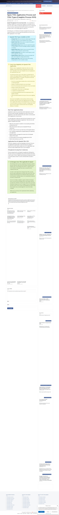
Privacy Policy (47, 513)
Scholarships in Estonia (42, 498)
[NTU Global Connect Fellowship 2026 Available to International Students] (21, 251)
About (50, 513)
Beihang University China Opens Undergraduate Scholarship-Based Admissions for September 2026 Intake (45, 169)
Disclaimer (18, 3)
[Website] (8, 203)
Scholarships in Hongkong (26, 502)
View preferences (54, 511)
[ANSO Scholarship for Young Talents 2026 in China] (21, 212)
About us (7, 3)
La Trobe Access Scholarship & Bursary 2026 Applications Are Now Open (11, 282)
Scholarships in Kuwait (42, 499)
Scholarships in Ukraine (10, 506)
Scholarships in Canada (10, 507)
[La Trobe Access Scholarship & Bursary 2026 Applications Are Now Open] (11, 251)
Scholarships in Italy (41, 503)
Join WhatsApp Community (47, 1)
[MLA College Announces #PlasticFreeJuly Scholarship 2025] (31, 223)
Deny (48, 511)
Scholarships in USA (9, 503)
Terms (10, 3)
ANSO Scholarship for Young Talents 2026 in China (21, 216)
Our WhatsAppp (30, 3)
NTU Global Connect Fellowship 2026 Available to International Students (21, 282)
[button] (57, 505)
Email (8, 304)
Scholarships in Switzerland (10, 498)
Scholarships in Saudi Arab (26, 503)
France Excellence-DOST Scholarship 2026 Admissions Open (44, 299)
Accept (41, 511)
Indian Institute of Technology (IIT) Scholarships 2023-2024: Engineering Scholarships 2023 (44, 388)
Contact (22, 3)
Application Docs (49, 5)
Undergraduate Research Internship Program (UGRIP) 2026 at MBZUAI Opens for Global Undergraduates (11, 217)
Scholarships (38, 5)
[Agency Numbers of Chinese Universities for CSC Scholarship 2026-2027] (31, 212)
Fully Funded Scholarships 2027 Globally (15, 10)
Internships (44, 5)
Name (8, 301)
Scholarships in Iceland (26, 498)
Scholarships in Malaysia (26, 499)
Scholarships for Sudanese (42, 502)
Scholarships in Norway (26, 506)
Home (9, 10)
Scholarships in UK (9, 502)
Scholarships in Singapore (10, 499)
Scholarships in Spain (25, 507)
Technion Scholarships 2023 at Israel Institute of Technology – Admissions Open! (45, 464)
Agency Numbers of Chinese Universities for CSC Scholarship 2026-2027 (31, 217)
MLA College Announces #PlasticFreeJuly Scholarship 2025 (31, 227)
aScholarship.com (35, 512)
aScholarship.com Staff (12, 198)
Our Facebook (26, 3)
